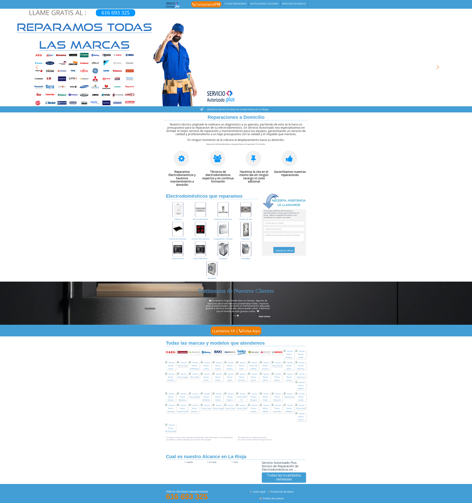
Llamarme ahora (284, 250)
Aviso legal (259, 490)
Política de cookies (273, 497)
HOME (217, 3)
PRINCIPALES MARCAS (294, 3)
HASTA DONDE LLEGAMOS (264, 3)
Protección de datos (282, 490)
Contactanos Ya (207, 4)
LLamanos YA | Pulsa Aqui (236, 329)
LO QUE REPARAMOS (235, 3)
